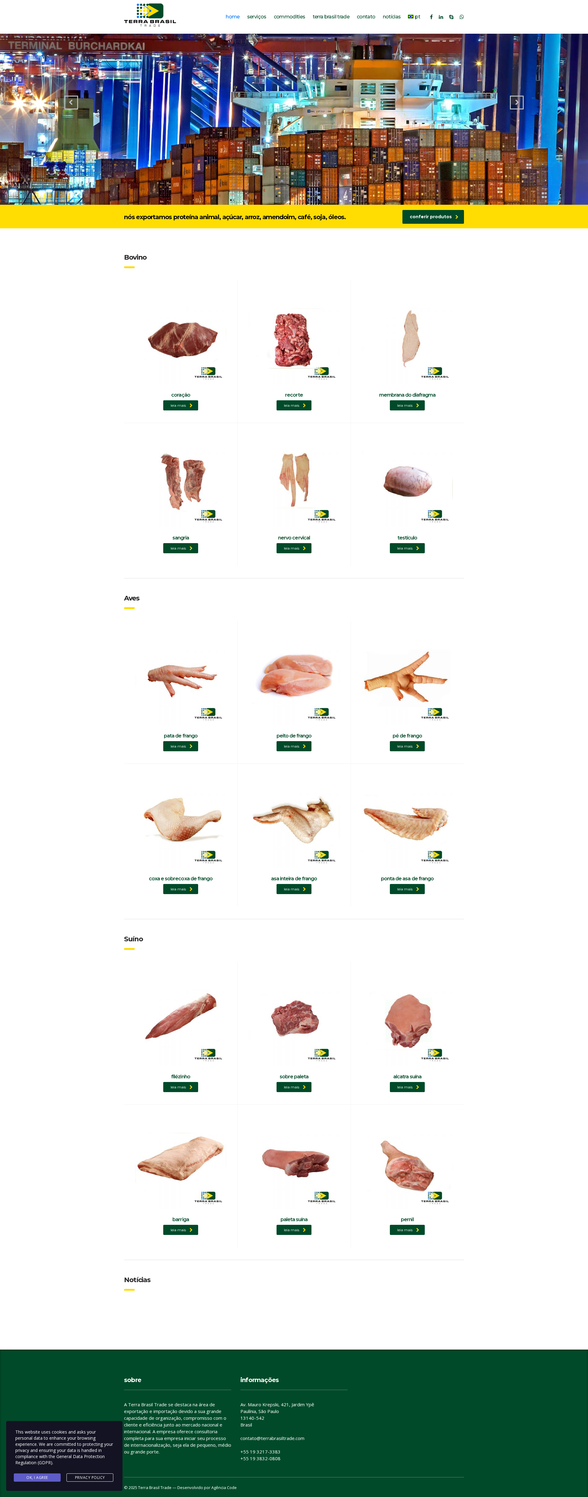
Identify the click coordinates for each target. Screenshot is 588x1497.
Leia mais (178, 405)
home (232, 17)
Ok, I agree (37, 1477)
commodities (289, 17)
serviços (256, 17)
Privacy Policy (90, 1477)
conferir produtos (431, 216)
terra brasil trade (331, 17)
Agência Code (224, 1487)
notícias (392, 17)
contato (366, 17)
